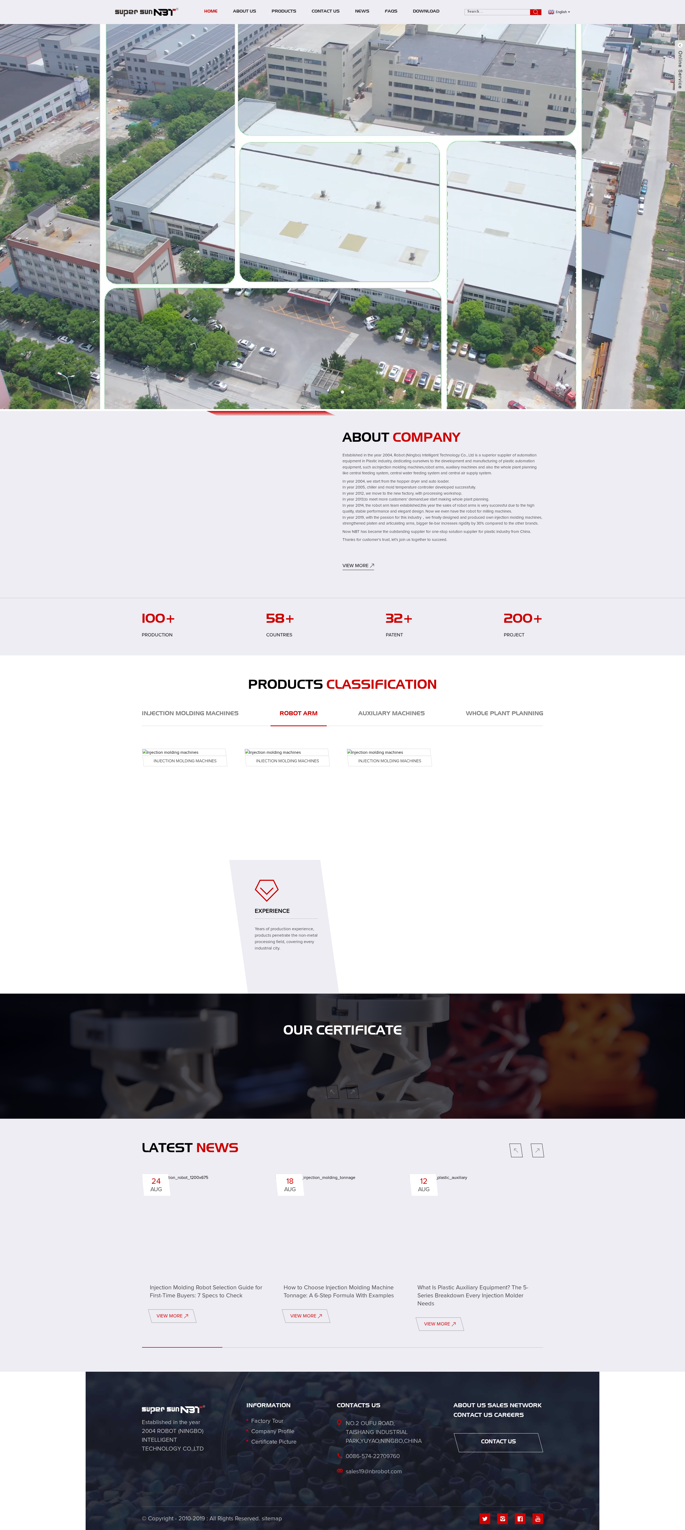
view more (355, 565)
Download (426, 12)
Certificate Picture (273, 1442)
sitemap (272, 1519)
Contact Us (326, 12)
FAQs (391, 12)
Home (211, 12)
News (362, 12)
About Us (244, 12)
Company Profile (272, 1432)
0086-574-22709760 (373, 1456)
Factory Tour (267, 1421)
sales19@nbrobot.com (374, 1472)
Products (284, 12)
